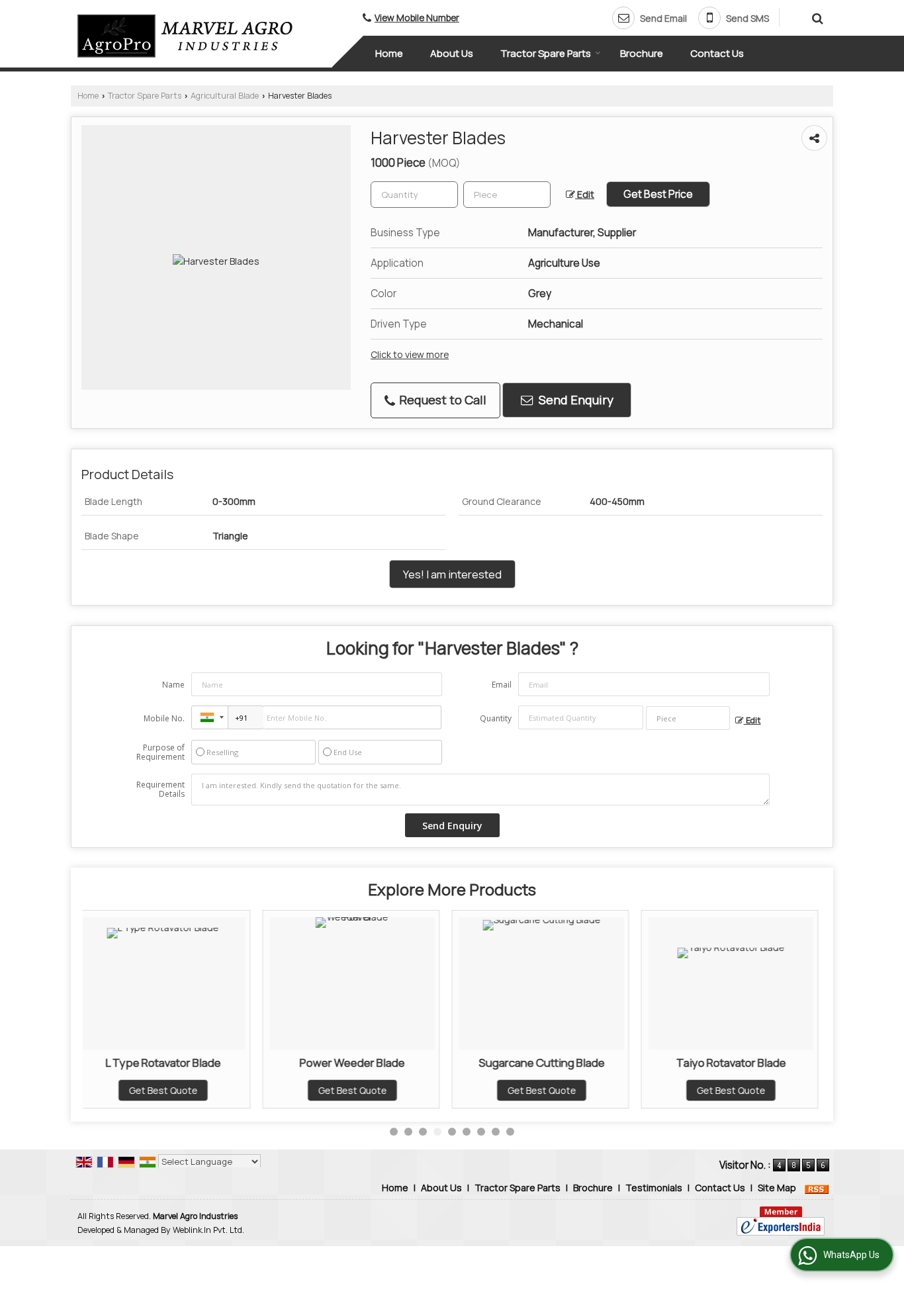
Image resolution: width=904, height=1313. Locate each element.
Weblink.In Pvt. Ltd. (208, 1230)
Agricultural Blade (225, 95)
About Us (451, 53)
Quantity (496, 718)
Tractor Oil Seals (774, 1062)
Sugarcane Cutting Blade (396, 1062)
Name (173, 684)
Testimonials (653, 1187)
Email (502, 684)
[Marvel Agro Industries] (185, 36)
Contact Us (717, 53)
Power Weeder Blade (206, 1062)
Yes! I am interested (452, 574)
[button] (417, 17)
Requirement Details (160, 789)
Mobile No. (164, 718)
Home (389, 53)
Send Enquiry (574, 399)
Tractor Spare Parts (545, 53)
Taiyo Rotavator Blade (585, 1062)
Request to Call (441, 399)
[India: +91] (209, 717)
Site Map (777, 1187)
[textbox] (507, 194)
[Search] (815, 16)
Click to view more (410, 354)
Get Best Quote (206, 1090)
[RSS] (817, 1187)
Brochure (641, 53)
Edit (584, 194)
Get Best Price (658, 194)
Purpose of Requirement (160, 752)
